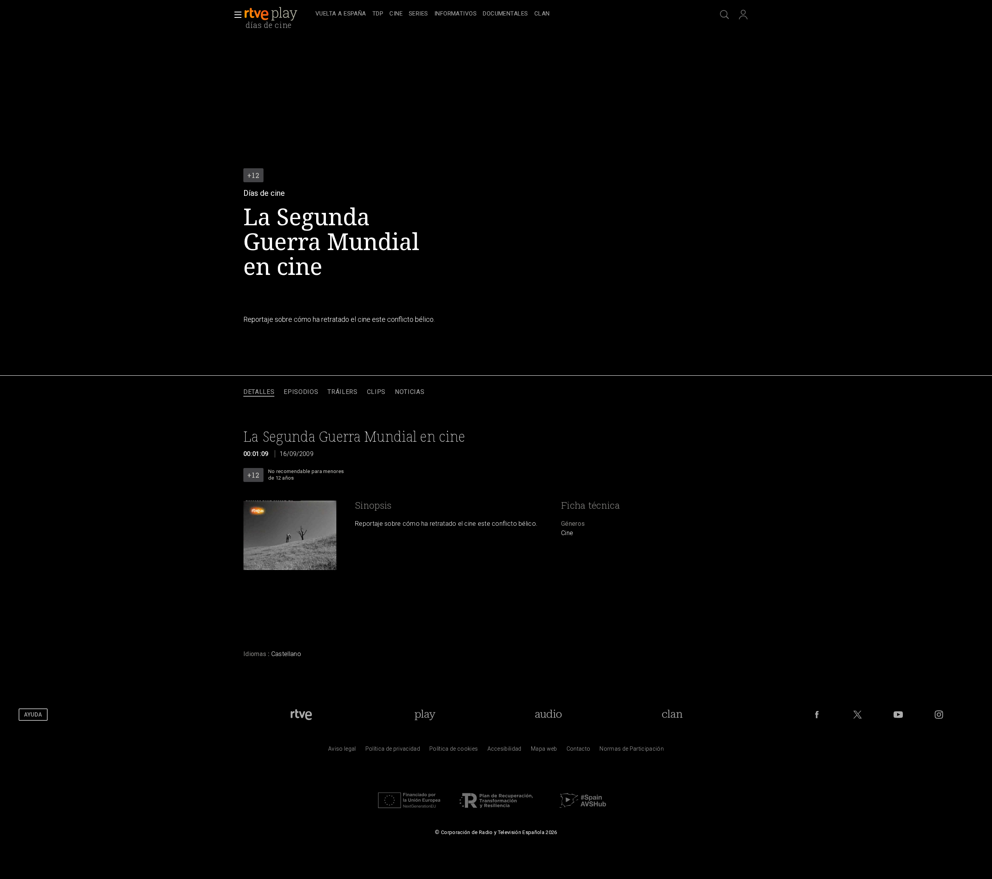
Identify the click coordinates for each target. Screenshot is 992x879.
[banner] (278, 14)
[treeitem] (340, 14)
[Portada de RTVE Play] (271, 14)
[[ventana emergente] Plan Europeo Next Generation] (409, 809)
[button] (235, 14)
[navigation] (504, 14)
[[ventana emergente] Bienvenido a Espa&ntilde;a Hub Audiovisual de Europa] (583, 809)
